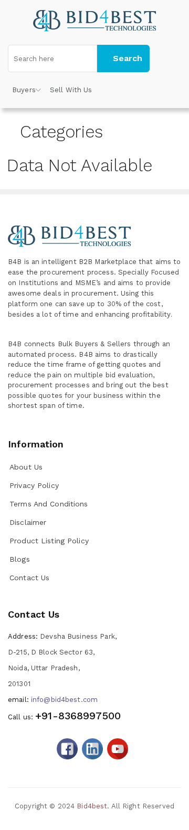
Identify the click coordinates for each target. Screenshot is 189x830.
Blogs (19, 559)
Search (127, 58)
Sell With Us (71, 90)
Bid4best (92, 806)
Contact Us (29, 577)
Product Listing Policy (49, 540)
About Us (26, 467)
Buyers (24, 90)
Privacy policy (34, 485)
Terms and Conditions (48, 504)
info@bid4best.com (53, 700)
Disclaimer (27, 522)
